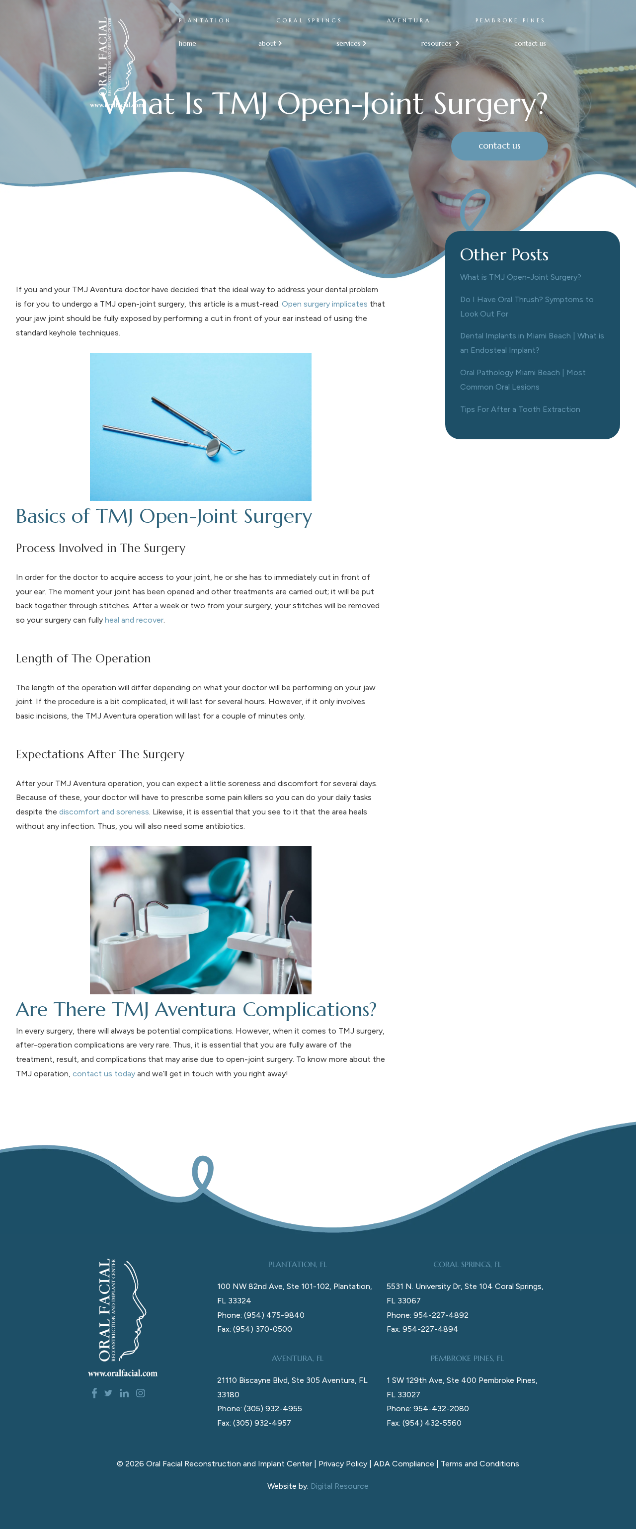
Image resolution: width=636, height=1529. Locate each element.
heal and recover (134, 620)
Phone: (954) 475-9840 (261, 1315)
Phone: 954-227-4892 (428, 1315)
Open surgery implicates (325, 304)
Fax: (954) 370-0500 (254, 1329)
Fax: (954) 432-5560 (424, 1423)
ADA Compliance (404, 1463)
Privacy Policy (342, 1463)
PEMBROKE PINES (511, 20)
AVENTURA (409, 20)
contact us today (104, 1073)
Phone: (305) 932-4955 (259, 1408)
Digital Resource (340, 1486)
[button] (266, 43)
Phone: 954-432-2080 (428, 1408)
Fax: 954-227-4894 (423, 1329)
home (187, 43)
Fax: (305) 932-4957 (254, 1423)
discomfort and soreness (104, 811)
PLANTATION (205, 20)
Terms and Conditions (480, 1463)
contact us (530, 43)
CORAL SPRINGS (309, 20)
